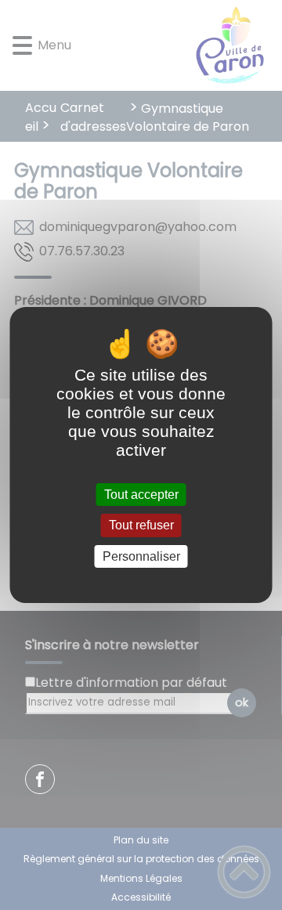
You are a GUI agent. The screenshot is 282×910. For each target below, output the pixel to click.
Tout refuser (141, 526)
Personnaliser (141, 556)
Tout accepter (141, 494)
